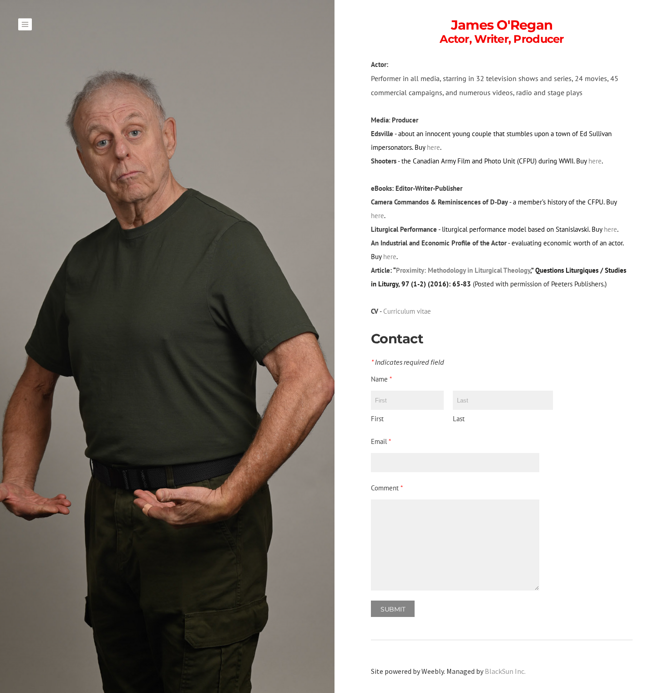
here (433, 147)
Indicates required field (407, 362)
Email (381, 441)
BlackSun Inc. (505, 671)
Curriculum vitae (408, 311)
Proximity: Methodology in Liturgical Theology (463, 270)
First (377, 418)
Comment (387, 488)
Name (381, 379)
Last (459, 418)
